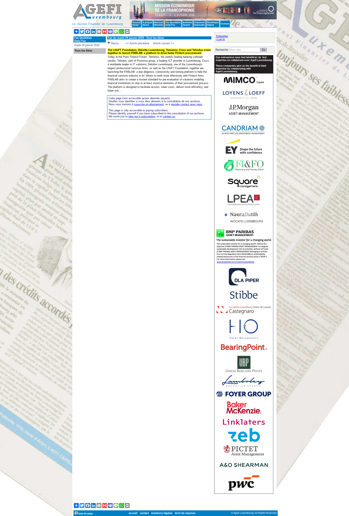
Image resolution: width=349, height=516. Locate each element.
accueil (133, 513)
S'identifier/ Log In (222, 38)
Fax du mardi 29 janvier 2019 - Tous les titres (136, 37)
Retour (115, 43)
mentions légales (161, 513)
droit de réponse (185, 513)
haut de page (85, 513)
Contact (225, 23)
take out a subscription (141, 116)
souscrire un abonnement (149, 104)
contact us (169, 116)
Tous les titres (83, 50)
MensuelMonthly (158, 23)
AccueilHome (136, 23)
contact (144, 513)
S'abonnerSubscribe (199, 23)
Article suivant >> (163, 43)
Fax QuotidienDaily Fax (173, 23)
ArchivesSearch (187, 23)
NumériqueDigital (213, 23)
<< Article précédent (137, 43)
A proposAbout (147, 23)
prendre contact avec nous (186, 104)
